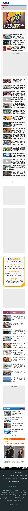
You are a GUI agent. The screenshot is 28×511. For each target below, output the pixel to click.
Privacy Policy (6, 475)
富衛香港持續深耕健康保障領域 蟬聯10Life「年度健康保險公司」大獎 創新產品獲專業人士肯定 (18, 89)
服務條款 (25, 478)
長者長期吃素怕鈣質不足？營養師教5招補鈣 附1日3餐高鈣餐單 (18, 366)
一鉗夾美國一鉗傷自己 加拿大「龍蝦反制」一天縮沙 (18, 318)
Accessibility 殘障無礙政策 (15, 473)
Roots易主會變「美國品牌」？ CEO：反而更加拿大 (18, 373)
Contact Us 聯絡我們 (22, 475)
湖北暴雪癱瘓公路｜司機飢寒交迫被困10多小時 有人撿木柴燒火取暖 (18, 36)
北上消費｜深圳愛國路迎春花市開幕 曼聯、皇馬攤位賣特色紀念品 (18, 48)
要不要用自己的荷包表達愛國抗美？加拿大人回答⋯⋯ (18, 325)
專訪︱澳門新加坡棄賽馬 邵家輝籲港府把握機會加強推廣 (18, 149)
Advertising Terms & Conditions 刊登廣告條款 (14, 490)
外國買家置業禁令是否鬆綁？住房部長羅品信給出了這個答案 (18, 359)
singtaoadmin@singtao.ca (21, 498)
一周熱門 (14, 313)
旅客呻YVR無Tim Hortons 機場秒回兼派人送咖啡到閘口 (18, 338)
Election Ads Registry (14, 486)
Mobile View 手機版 (14, 504)
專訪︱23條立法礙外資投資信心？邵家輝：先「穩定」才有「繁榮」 (18, 142)
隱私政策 (12, 475)
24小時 (6, 313)
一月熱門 (21, 313)
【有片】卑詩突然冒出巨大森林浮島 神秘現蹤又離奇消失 (18, 379)
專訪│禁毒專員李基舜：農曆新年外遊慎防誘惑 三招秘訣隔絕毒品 (18, 118)
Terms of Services (18, 478)
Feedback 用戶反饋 (14, 481)
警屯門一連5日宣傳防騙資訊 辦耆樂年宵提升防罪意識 (18, 124)
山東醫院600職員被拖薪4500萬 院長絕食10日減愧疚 (18, 167)
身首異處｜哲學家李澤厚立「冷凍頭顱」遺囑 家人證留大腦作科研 (18, 136)
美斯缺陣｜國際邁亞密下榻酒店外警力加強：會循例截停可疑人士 (18, 42)
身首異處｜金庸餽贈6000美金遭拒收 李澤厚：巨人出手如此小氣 (18, 130)
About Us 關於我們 (6, 478)
